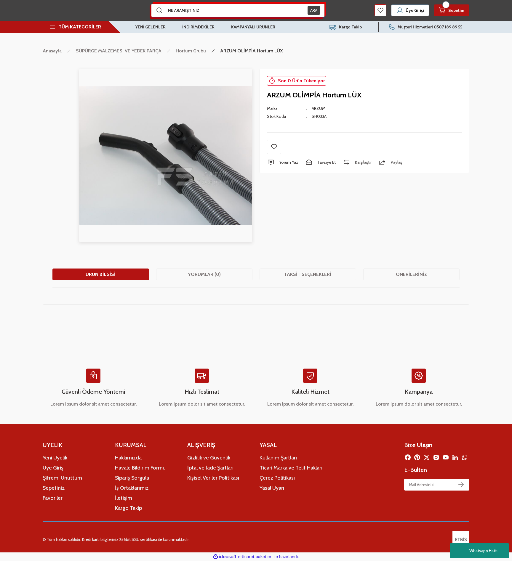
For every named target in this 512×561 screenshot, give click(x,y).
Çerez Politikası (277, 478)
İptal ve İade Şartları (210, 467)
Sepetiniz (54, 488)
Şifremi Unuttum (62, 478)
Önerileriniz (411, 274)
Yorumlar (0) (204, 274)
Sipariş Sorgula (132, 478)
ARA (313, 10)
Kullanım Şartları (278, 457)
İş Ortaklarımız (131, 488)
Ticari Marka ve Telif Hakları (291, 467)
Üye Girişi (54, 467)
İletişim (123, 498)
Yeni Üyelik (55, 457)
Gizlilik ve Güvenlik (208, 457)
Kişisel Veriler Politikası (213, 478)
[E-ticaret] (255, 557)
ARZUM (318, 108)
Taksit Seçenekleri (307, 274)
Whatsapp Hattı (483, 550)
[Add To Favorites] (274, 147)
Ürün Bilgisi (101, 274)
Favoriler (53, 498)
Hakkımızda (128, 457)
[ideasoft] (225, 557)
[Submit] (461, 484)
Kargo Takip (128, 508)
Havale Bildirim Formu (140, 467)
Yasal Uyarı (272, 488)
